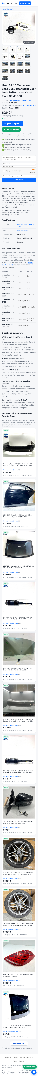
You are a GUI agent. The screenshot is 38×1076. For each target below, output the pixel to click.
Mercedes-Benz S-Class (10, 470)
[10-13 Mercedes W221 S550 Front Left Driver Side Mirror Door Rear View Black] (19, 810)
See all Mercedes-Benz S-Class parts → (18, 1048)
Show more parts (19, 1043)
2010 (29, 100)
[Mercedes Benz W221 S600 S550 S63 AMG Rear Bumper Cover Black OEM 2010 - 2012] (19, 453)
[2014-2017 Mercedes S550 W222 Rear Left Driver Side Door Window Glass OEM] (19, 657)
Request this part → (12, 124)
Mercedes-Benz (15, 100)
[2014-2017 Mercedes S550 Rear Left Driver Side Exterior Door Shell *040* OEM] (19, 504)
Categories (10, 9)
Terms (16, 1061)
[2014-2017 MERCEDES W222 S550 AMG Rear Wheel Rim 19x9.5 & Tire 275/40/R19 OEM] (19, 861)
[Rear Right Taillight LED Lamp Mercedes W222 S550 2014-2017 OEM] (19, 963)
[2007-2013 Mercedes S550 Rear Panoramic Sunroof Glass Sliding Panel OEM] (19, 1014)
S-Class (24, 100)
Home (4, 9)
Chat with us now (12, 129)
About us (8, 1057)
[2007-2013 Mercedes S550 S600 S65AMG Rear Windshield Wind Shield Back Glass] (19, 555)
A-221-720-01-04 (29, 105)
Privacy (22, 1061)
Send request (19, 179)
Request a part (25, 3)
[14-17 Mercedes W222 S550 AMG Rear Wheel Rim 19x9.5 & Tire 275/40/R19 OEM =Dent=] (19, 912)
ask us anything (25, 150)
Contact (15, 1057)
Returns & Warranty (26, 1057)
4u (7, 3)
